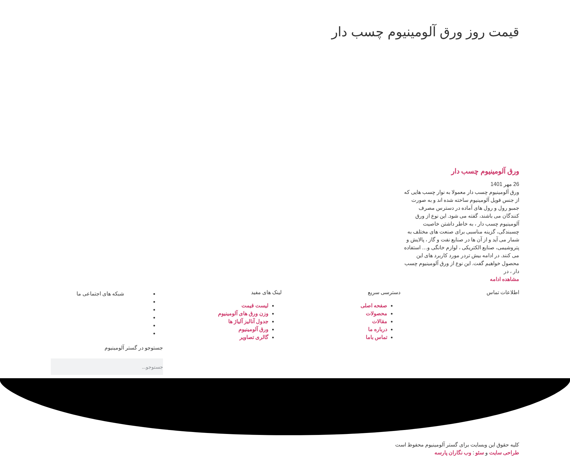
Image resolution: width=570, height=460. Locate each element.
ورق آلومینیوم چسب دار (485, 171)
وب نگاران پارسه (452, 452)
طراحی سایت (504, 452)
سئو (479, 452)
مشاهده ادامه (504, 279)
